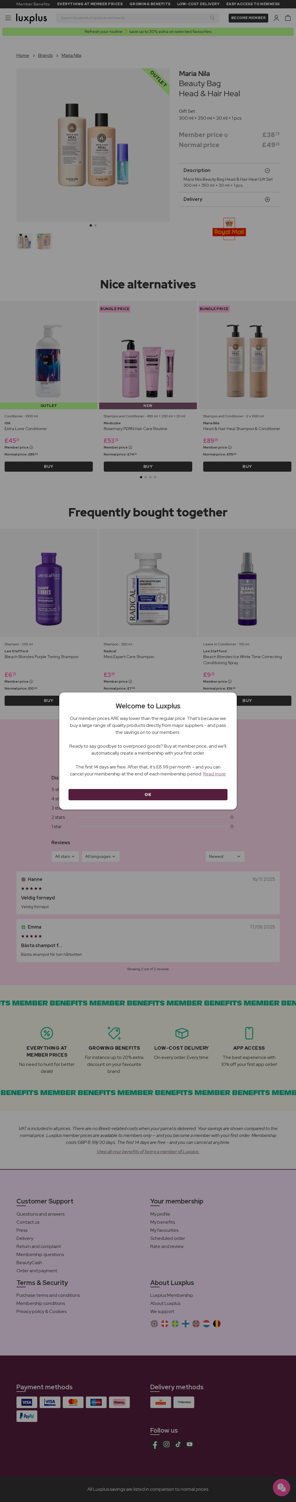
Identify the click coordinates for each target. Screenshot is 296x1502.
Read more (214, 774)
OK (148, 794)
